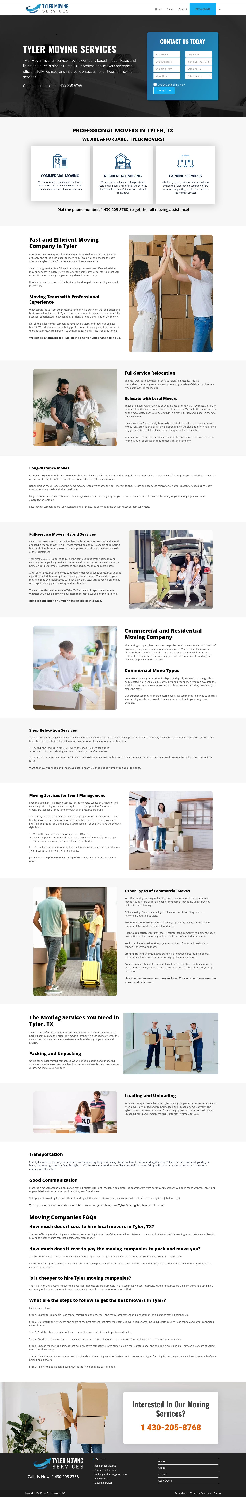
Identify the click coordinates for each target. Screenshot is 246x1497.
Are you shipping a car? (171, 84)
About (161, 1467)
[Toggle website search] (219, 9)
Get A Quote (165, 1480)
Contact (162, 1474)
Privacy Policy (181, 1493)
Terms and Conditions (200, 1493)
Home (161, 1461)
